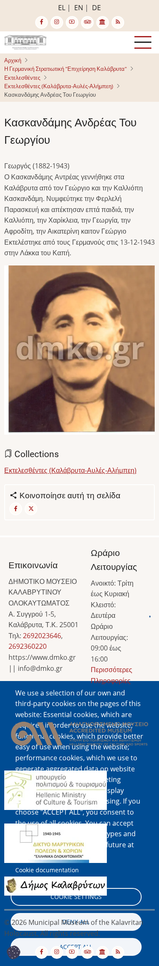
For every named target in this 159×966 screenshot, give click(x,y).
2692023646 (42, 635)
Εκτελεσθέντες (22, 77)
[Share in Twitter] (31, 509)
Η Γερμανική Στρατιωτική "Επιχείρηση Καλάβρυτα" (65, 69)
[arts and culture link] (102, 22)
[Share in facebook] (15, 509)
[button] (79, 352)
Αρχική (12, 60)
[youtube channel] (72, 22)
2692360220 (27, 646)
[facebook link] (41, 22)
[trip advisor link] (87, 22)
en (78, 7)
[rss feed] (118, 22)
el (61, 7)
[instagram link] (56, 22)
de (96, 7)
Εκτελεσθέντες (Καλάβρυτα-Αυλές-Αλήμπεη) (58, 86)
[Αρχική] (25, 41)
